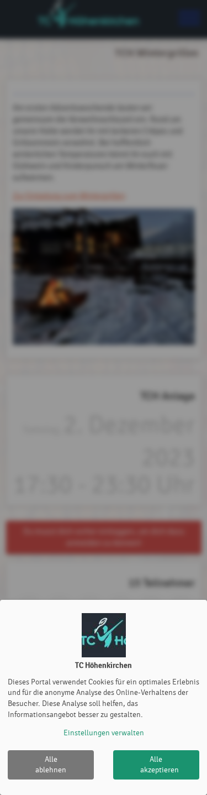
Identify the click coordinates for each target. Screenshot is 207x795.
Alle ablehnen (50, 765)
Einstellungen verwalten (103, 733)
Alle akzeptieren (159, 765)
